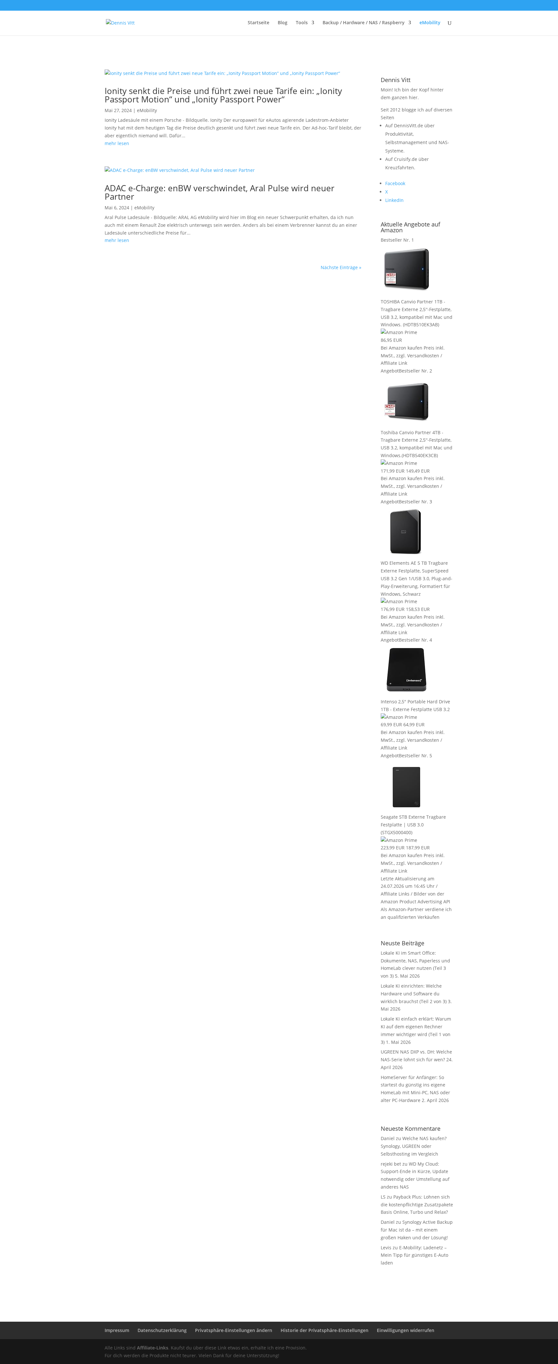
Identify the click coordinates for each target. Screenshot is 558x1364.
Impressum (117, 1330)
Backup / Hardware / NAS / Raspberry (364, 23)
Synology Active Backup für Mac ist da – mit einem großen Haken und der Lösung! (417, 1230)
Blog (282, 23)
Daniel (388, 1222)
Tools (302, 23)
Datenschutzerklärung (162, 1330)
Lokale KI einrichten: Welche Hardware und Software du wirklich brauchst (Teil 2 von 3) (414, 993)
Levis (386, 1247)
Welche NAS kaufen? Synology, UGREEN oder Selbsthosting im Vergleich (414, 1146)
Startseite (258, 23)
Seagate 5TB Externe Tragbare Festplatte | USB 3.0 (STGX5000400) (413, 824)
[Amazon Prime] (399, 332)
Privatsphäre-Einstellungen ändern (233, 1330)
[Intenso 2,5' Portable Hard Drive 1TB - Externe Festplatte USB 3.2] (406, 694)
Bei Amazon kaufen (401, 348)
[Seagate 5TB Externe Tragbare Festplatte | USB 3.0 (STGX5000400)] (406, 809)
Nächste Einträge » (341, 267)
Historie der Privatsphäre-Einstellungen (324, 1330)
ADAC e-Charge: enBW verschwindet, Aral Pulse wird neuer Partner (220, 192)
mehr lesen (117, 143)
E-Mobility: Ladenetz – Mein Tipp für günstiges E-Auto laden (414, 1255)
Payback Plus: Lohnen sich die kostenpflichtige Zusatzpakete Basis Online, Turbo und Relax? (417, 1204)
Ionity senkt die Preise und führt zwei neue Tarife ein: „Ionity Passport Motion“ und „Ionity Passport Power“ (223, 95)
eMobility (429, 23)
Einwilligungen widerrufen (405, 1330)
